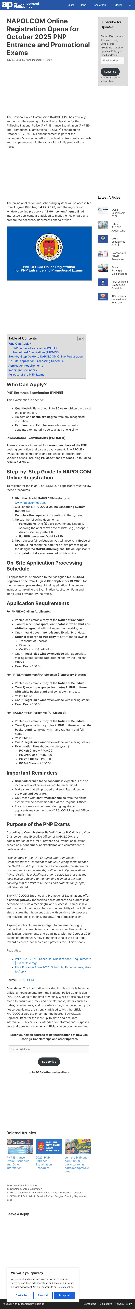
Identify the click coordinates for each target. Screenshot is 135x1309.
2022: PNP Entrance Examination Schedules (44, 1163)
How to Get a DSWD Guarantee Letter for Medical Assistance (118, 256)
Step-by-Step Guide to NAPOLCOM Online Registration (45, 356)
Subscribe (49, 1061)
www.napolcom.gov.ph (30, 502)
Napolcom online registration (26, 1188)
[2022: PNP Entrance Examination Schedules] (49, 1146)
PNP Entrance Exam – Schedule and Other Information (18, 1163)
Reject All (43, 1295)
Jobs (83, 4)
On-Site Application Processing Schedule (36, 361)
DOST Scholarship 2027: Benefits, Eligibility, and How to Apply (119, 213)
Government (17, 1185)
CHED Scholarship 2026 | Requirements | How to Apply (119, 241)
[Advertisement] (49, 90)
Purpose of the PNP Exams (26, 374)
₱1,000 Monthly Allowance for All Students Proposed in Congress (46, 1192)
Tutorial (117, 4)
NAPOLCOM (25, 980)
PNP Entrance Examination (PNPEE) (35, 348)
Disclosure (106, 1303)
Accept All (64, 1295)
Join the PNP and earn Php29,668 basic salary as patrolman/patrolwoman (77, 1164)
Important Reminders (22, 370)
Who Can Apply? (19, 343)
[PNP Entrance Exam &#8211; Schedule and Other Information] (19, 1146)
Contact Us (89, 1303)
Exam (71, 4)
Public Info (31, 1185)
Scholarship (100, 4)
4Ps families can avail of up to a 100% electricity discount (119, 299)
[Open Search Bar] (130, 5)
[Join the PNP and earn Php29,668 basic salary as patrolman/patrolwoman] (78, 1146)
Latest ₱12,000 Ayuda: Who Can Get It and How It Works (119, 227)
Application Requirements (25, 365)
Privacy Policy (123, 1303)
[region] (43, 1285)
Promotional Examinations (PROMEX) (36, 352)
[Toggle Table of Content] (79, 338)
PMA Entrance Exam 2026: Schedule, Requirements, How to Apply (119, 285)
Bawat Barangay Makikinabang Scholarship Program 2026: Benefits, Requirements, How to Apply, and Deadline (119, 270)
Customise (21, 1295)
